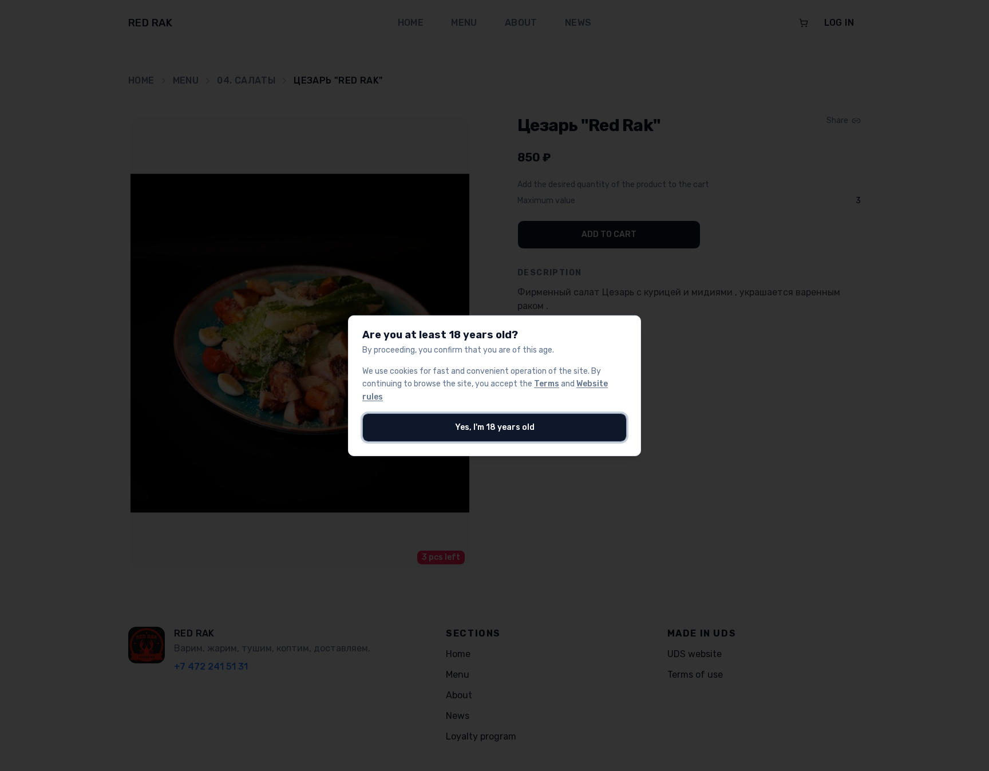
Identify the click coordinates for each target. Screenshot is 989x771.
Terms (546, 384)
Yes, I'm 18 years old (495, 427)
